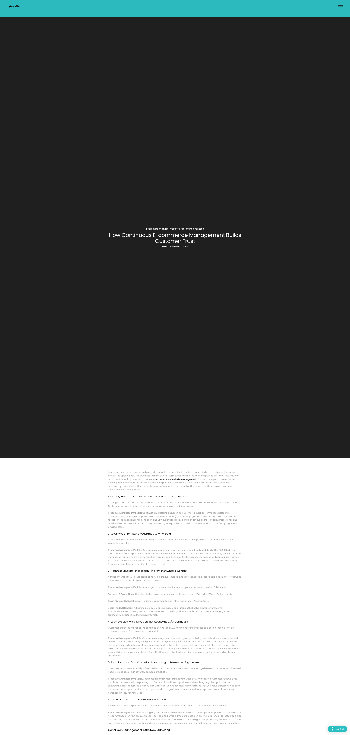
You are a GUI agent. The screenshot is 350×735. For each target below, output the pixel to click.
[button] (337, 729)
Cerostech (166, 246)
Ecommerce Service (157, 229)
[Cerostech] (14, 6)
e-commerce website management (176, 479)
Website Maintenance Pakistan (187, 229)
